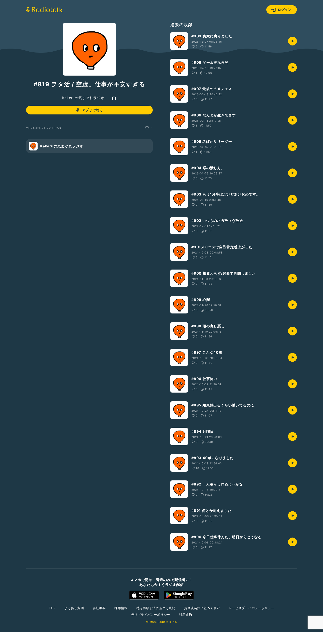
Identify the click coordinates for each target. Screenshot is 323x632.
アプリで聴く (92, 110)
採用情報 (120, 608)
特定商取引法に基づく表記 (156, 608)
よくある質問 (74, 608)
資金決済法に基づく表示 (202, 608)
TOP (52, 608)
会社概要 (99, 608)
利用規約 (185, 614)
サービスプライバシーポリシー (251, 608)
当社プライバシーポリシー (150, 614)
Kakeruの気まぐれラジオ (83, 98)
